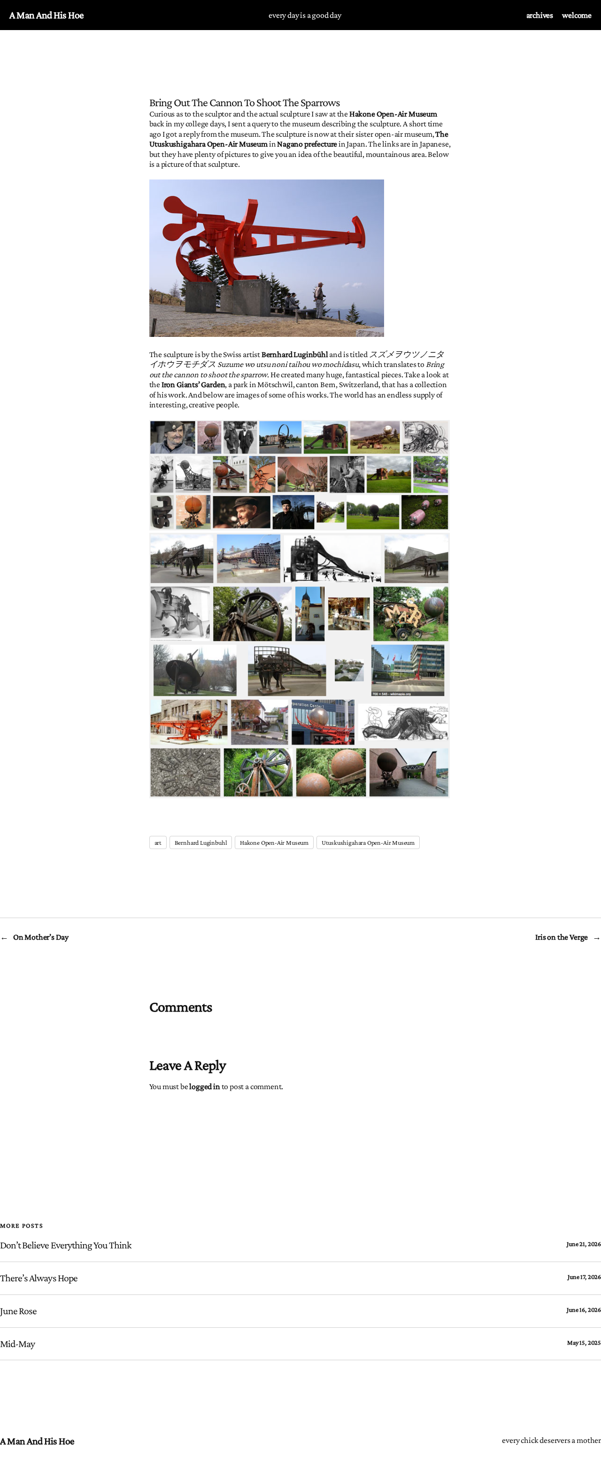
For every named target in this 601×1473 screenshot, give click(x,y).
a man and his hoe (46, 15)
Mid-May (17, 1343)
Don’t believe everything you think (65, 1245)
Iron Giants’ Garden (193, 384)
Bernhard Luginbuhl (201, 842)
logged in (204, 1086)
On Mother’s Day (41, 937)
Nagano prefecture (307, 143)
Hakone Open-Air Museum (393, 113)
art (158, 842)
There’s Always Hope (38, 1278)
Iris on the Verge (561, 937)
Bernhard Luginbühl (295, 354)
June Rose (18, 1311)
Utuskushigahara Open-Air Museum (368, 842)
